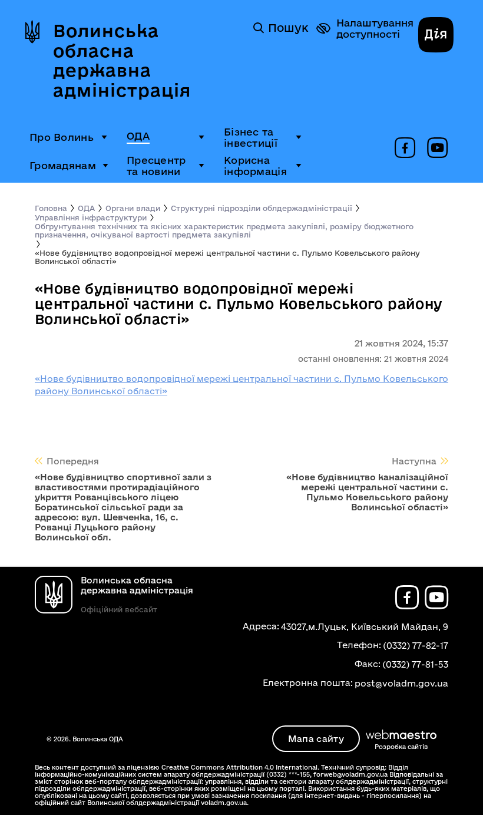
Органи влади (132, 208)
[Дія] (436, 36)
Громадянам (62, 165)
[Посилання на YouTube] (437, 148)
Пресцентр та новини (156, 165)
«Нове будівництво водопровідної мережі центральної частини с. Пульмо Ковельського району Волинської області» (227, 257)
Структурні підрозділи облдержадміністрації (261, 208)
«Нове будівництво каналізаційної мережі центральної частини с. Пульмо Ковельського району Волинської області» (367, 492)
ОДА (138, 135)
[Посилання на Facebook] (405, 148)
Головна (51, 208)
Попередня (73, 461)
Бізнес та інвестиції (250, 137)
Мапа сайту (316, 739)
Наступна (414, 461)
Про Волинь (61, 137)
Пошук (288, 27)
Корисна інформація (255, 165)
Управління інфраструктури (91, 217)
